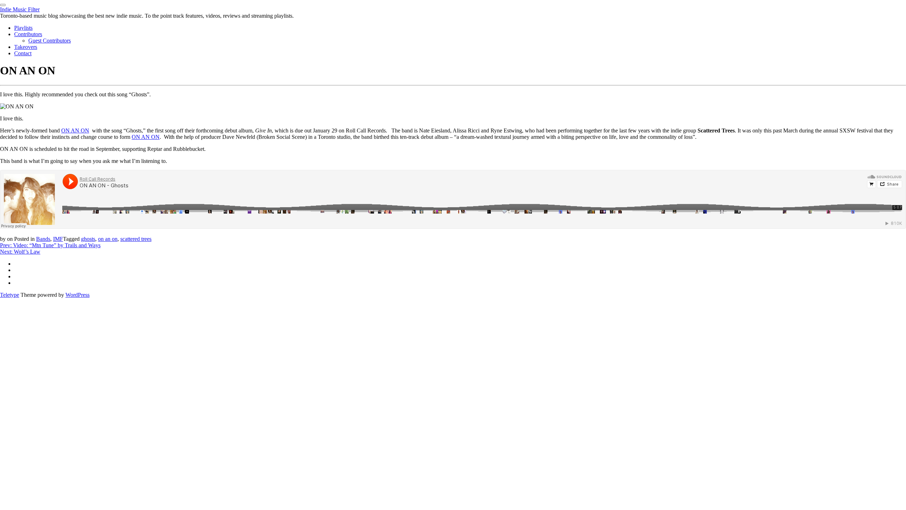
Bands (43, 239)
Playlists (23, 28)
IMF (58, 239)
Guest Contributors (49, 41)
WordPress (77, 295)
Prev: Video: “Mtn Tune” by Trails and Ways (50, 245)
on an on (107, 239)
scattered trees (135, 239)
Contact (22, 53)
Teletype (9, 295)
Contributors (28, 34)
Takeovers (25, 47)
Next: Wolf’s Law (20, 252)
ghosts (88, 239)
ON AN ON (75, 131)
